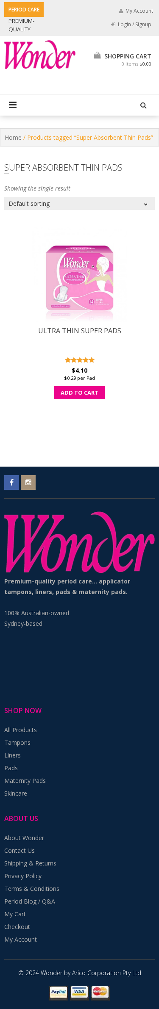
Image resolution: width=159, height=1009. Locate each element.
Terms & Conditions (31, 889)
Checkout (17, 927)
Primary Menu (12, 105)
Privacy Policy (23, 876)
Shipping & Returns (30, 863)
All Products (20, 730)
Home (13, 137)
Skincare (15, 793)
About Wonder (24, 838)
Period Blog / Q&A (29, 901)
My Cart (15, 914)
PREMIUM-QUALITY (21, 25)
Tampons (17, 742)
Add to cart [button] (79, 392)
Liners (12, 755)
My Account (20, 939)
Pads (11, 768)
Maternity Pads (25, 781)
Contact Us (19, 850)
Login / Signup (134, 24)
